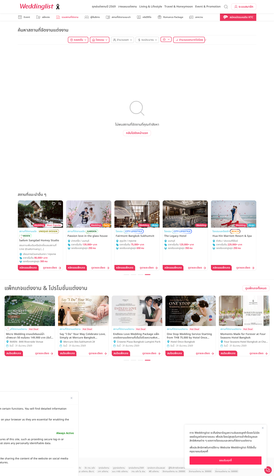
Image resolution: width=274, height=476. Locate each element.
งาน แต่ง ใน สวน (138, 471)
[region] (226, 447)
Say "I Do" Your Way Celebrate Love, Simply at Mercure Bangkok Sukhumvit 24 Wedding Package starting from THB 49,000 (83, 336)
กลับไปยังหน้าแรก (137, 133)
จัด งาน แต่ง (90, 467)
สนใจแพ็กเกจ (13, 353)
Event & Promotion (208, 6)
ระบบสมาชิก (246, 6)
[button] (21, 237)
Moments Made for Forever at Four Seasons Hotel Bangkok (243, 336)
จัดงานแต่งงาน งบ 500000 (226, 471)
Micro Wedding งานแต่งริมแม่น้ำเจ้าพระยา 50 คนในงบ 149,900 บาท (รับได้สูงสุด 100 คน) (29, 336)
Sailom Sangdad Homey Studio (39, 240)
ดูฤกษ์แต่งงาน (119, 467)
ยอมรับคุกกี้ (225, 460)
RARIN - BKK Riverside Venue (26, 342)
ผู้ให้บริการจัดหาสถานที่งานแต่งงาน (183, 467)
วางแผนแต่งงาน (127, 6)
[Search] (226, 6)
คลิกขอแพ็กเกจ (28, 268)
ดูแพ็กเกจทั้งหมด (256, 288)
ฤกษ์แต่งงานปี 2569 (104, 6)
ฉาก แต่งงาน (103, 471)
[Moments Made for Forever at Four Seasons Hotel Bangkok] (244, 311)
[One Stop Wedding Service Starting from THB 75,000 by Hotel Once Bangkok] (190, 311)
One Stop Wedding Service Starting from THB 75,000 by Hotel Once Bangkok (189, 336)
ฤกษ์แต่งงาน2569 (136, 467)
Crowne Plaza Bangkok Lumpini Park (138, 342)
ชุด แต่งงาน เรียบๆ (86, 471)
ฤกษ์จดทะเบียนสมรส (156, 467)
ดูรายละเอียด (50, 268)
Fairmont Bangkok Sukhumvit (135, 236)
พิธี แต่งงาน (154, 471)
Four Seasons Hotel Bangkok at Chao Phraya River (245, 342)
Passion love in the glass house (87, 236)
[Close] (262, 428)
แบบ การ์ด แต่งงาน (120, 471)
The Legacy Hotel (175, 236)
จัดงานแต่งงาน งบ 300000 (200, 471)
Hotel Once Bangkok (183, 342)
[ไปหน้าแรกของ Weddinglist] (40, 7)
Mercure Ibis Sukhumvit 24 (79, 342)
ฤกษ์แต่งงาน (104, 467)
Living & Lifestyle (150, 6)
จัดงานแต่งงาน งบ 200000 (174, 471)
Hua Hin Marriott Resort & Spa (232, 236)
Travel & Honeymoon (178, 6)
